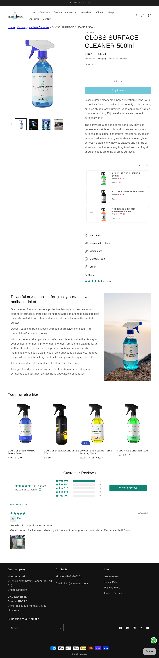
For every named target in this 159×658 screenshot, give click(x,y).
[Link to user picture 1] (17, 542)
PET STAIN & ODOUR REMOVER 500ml (124, 210)
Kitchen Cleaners (39, 27)
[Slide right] (69, 124)
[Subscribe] (60, 627)
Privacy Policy (111, 576)
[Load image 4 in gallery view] (58, 124)
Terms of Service (113, 593)
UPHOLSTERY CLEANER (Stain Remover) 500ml (96, 452)
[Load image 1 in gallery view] (20, 124)
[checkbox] (91, 178)
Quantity (89, 64)
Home (11, 27)
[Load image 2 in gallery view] (33, 124)
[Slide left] (11, 124)
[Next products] (146, 165)
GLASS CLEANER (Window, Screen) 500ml (21, 452)
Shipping (102, 59)
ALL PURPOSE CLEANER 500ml (132, 451)
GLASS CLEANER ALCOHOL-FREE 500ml (61, 452)
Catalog (21, 27)
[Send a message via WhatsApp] (153, 640)
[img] (18, 513)
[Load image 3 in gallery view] (46, 124)
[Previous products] (139, 165)
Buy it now (118, 90)
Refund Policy (111, 582)
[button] (45, 12)
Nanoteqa (83, 654)
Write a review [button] (128, 487)
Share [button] (91, 275)
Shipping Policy (112, 587)
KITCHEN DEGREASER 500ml (128, 191)
